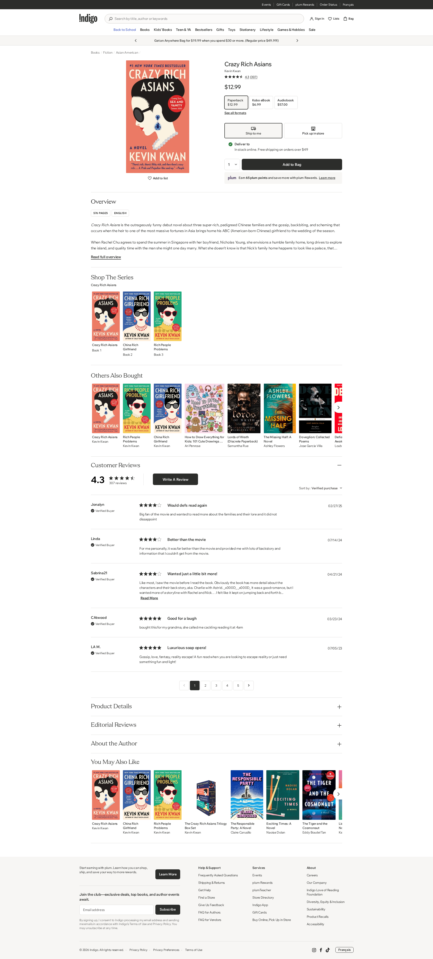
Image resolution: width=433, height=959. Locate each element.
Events (266, 4)
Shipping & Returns (211, 883)
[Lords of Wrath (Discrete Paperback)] (244, 408)
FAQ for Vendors (209, 920)
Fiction (108, 52)
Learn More (168, 874)
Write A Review (176, 479)
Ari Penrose (192, 446)
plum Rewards (304, 4)
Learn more (327, 178)
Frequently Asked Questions (218, 875)
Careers (312, 875)
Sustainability (316, 909)
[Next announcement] (297, 40)
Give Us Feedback (211, 905)
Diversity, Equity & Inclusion (326, 902)
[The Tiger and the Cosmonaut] (319, 795)
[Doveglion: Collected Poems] (315, 408)
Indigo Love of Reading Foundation (323, 892)
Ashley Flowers (274, 446)
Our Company (317, 883)
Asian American (127, 52)
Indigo (94, 950)
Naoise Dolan (275, 832)
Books (95, 52)
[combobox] (207, 18)
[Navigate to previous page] (184, 685)
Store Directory (263, 897)
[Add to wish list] (115, 336)
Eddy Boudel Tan (314, 832)
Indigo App (260, 905)
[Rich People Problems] (168, 316)
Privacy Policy (138, 950)
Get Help (204, 890)
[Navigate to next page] (249, 685)
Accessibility (315, 924)
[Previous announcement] (136, 40)
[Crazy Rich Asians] (106, 316)
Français (348, 4)
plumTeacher (261, 890)
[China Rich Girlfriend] (137, 316)
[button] (124, 31)
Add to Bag (292, 164)
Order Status (328, 4)
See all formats (235, 113)
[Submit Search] (110, 19)
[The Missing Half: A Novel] (280, 408)
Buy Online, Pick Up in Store (271, 920)
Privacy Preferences (166, 950)
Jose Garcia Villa (310, 446)
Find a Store (206, 897)
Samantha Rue (238, 446)
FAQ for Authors (209, 912)
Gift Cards (283, 4)
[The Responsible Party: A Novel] (247, 795)
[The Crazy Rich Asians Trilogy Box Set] (206, 795)
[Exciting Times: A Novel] (282, 795)
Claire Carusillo (241, 832)
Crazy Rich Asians (103, 285)
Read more (149, 598)
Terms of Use (193, 950)
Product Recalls (318, 917)
